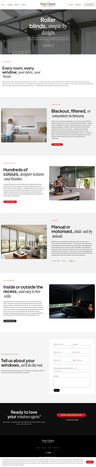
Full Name (58, 344)
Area (57, 360)
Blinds (3, 4)
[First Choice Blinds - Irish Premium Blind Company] (48, 5)
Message (56, 376)
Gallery (24, 4)
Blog (38, 447)
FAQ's (49, 447)
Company (75, 344)
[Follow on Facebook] (46, 452)
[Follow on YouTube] (49, 452)
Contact (71, 4)
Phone (58, 352)
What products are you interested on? (65, 368)
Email (76, 352)
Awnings (10, 4)
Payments (78, 4)
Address (77, 360)
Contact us (56, 447)
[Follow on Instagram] (48, 452)
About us (17, 4)
